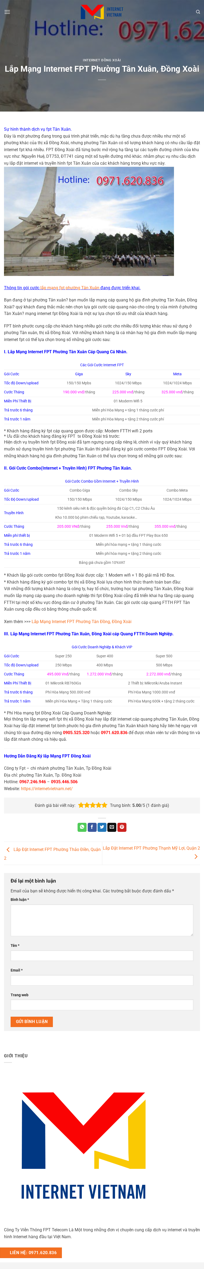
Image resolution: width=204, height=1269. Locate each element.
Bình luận (20, 899)
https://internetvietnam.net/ (47, 788)
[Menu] (7, 11)
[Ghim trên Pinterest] (121, 827)
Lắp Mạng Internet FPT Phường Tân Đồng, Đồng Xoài (81, 621)
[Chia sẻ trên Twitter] (102, 827)
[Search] (198, 12)
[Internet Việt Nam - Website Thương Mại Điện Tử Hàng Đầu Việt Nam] (102, 11)
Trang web (19, 995)
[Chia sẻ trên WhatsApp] (82, 827)
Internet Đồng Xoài (102, 60)
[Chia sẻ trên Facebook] (92, 827)
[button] (81, 805)
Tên (15, 945)
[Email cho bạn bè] (111, 827)
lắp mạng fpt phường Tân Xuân (69, 287)
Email (17, 970)
